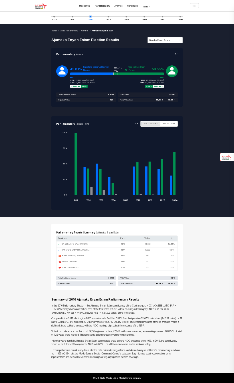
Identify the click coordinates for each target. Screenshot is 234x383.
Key (194, 6)
